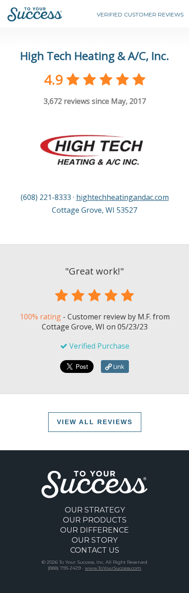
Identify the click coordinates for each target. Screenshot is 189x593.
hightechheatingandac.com (122, 197)
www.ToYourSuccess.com (113, 568)
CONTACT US (94, 550)
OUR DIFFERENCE (94, 530)
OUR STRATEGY (95, 510)
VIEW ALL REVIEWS (95, 422)
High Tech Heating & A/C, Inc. (94, 55)
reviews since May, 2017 (95, 101)
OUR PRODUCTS (95, 520)
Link (118, 366)
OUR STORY (94, 540)
